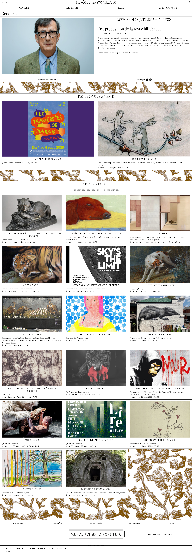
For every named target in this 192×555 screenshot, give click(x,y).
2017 (113, 190)
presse (173, 523)
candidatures (134, 523)
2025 (79, 190)
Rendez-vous (12, 13)
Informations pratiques (48, 80)
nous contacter (19, 523)
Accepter (6, 551)
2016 (117, 190)
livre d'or (57, 523)
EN (6, 2)
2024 (84, 190)
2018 (108, 190)
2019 (103, 190)
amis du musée (96, 523)
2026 (74, 190)
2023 (89, 190)
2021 (98, 190)
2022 (93, 190)
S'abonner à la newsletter (161, 534)
